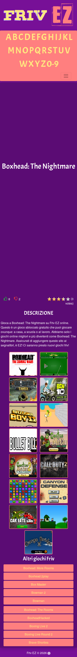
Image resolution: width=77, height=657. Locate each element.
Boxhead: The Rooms (38, 610)
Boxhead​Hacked (38, 618)
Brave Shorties (38, 642)
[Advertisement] (38, 122)
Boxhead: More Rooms (38, 568)
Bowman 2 (38, 592)
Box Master (38, 584)
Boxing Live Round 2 (39, 634)
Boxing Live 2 (39, 626)
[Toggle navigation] (66, 76)
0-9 (53, 64)
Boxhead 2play (39, 576)
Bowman (38, 601)
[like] (6, 299)
